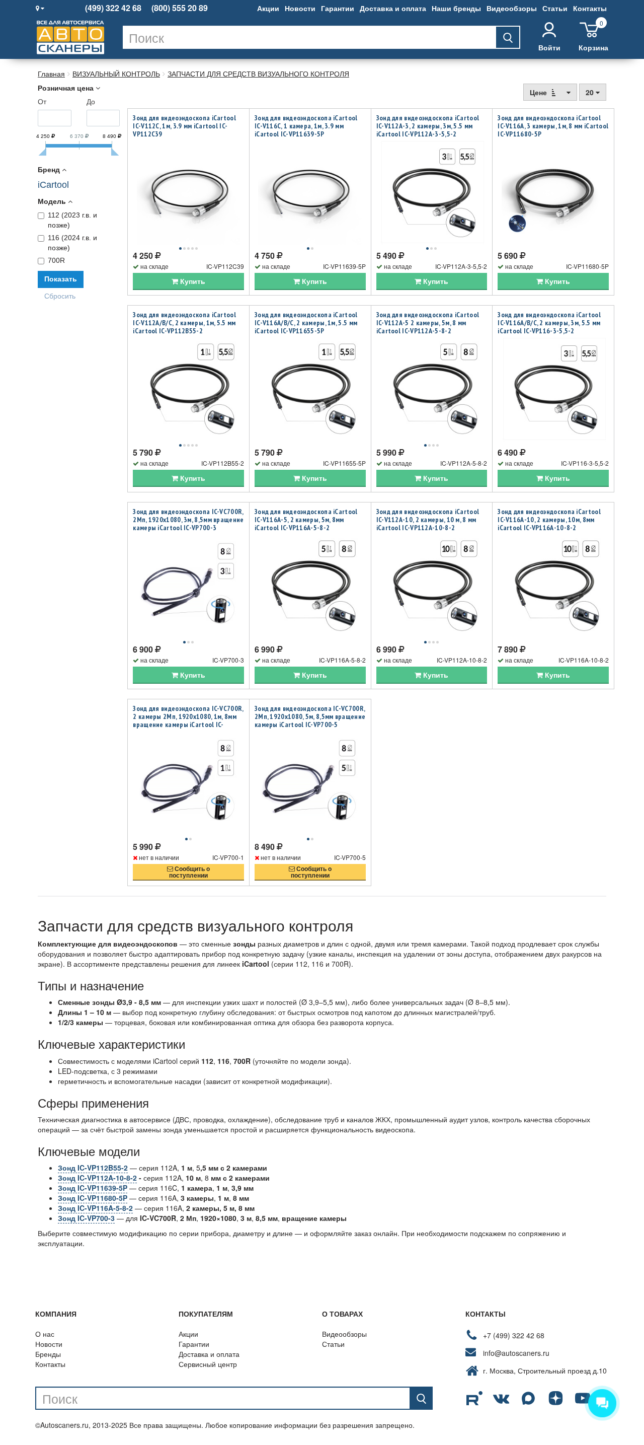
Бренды (48, 1354)
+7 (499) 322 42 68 (513, 1335)
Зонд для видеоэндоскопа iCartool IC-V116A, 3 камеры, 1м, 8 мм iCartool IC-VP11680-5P (553, 125)
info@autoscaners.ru (516, 1353)
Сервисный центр (208, 1364)
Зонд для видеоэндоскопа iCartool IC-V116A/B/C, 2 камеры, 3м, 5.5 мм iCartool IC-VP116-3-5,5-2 (549, 322)
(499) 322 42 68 (113, 8)
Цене (539, 92)
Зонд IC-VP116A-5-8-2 (95, 1208)
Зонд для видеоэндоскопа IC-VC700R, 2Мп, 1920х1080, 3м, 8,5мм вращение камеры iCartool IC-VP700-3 (188, 519)
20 (591, 92)
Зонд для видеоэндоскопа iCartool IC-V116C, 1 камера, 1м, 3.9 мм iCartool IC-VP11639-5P (306, 125)
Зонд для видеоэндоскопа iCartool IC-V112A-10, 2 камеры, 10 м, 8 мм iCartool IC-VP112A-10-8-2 (427, 519)
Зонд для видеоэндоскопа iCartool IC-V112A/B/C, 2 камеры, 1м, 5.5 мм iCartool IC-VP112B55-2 (184, 322)
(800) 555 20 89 (179, 8)
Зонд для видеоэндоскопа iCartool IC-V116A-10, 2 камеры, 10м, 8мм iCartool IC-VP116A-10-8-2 (549, 519)
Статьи (555, 8)
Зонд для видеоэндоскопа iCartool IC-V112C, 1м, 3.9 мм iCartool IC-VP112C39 (184, 125)
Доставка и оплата (393, 8)
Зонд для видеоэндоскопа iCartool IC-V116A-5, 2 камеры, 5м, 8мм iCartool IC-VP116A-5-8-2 (306, 519)
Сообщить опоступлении (189, 872)
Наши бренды (456, 8)
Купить (191, 281)
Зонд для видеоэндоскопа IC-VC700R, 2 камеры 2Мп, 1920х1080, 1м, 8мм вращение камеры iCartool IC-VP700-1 (188, 720)
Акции (268, 8)
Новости (300, 8)
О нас (44, 1334)
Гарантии (337, 8)
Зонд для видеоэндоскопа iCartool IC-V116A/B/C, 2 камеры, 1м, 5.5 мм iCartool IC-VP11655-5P (306, 322)
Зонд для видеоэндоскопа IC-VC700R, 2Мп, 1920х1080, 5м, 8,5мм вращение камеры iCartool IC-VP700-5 (310, 716)
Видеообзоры (512, 8)
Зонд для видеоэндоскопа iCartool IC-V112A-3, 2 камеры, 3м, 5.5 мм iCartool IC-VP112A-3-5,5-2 (427, 125)
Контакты (590, 8)
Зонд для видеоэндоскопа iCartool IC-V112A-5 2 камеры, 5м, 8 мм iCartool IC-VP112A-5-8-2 (427, 322)
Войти (549, 47)
